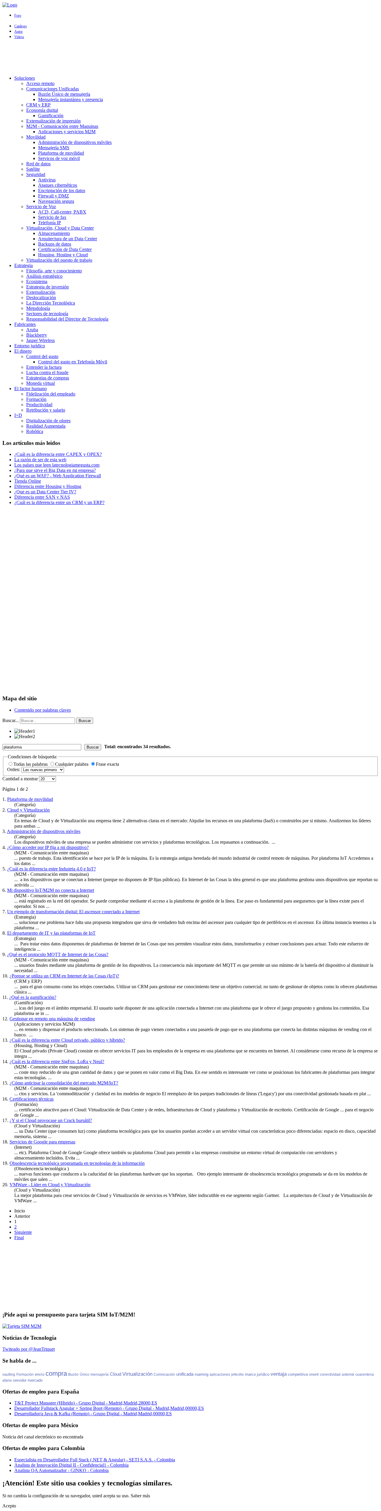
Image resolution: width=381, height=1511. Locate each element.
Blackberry (36, 335)
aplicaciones (220, 1374)
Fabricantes (25, 324)
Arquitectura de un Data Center (67, 238)
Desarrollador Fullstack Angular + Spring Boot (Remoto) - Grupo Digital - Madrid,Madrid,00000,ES (109, 1408)
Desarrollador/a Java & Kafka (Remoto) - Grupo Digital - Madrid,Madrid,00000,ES (93, 1413)
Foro (17, 15)
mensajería (99, 1374)
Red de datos (38, 163)
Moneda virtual (40, 383)
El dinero (23, 351)
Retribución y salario (45, 409)
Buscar (85, 720)
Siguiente (23, 1232)
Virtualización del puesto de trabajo (59, 260)
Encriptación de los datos (61, 190)
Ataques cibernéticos (57, 185)
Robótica (34, 431)
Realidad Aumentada (45, 426)
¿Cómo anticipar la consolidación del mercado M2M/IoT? (64, 1082)
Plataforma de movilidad (61, 153)
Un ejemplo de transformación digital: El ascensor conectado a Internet (73, 911)
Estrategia (23, 265)
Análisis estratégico (44, 276)
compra (56, 1373)
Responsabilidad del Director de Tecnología (67, 318)
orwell (314, 1374)
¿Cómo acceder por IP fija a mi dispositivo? (48, 847)
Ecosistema (36, 281)
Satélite (33, 169)
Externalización (40, 292)
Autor (18, 31)
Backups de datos (54, 244)
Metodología (38, 308)
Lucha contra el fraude (47, 372)
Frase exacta (107, 764)
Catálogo (20, 26)
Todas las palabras (31, 764)
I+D (18, 415)
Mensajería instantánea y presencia (70, 99)
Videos (19, 37)
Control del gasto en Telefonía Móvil (72, 361)
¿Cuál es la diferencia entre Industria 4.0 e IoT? (51, 868)
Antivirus (47, 179)
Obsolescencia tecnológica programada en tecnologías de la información (77, 1163)
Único (84, 1374)
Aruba (32, 329)
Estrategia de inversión (47, 286)
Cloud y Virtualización (28, 809)
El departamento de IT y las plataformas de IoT (51, 933)
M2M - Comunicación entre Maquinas (62, 126)
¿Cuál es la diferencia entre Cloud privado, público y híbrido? (67, 1040)
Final (19, 1237)
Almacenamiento (54, 233)
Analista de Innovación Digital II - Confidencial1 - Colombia (71, 1465)
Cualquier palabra (72, 764)
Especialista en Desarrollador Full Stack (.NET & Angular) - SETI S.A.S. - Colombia (94, 1459)
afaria (7, 1380)
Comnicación (164, 1374)
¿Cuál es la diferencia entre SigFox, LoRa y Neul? (57, 1061)
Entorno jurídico (29, 345)
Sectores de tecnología (47, 313)
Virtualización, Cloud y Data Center (60, 227)
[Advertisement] (190, 57)
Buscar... (10, 720)
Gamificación (50, 115)
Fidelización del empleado (50, 393)
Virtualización (137, 1374)
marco (250, 1374)
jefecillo (237, 1374)
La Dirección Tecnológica (50, 302)
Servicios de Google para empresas (42, 1141)
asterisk (348, 1374)
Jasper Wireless (40, 340)
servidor (19, 1380)
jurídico (263, 1374)
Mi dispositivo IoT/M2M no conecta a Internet (50, 890)
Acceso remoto (40, 83)
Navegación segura (56, 201)
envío (39, 1374)
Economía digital (42, 110)
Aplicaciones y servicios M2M (67, 131)
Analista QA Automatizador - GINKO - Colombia (61, 1470)
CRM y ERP (38, 104)
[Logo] (9, 4)
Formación (36, 399)
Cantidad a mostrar (20, 778)
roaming (201, 1374)
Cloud (115, 1374)
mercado (35, 1380)
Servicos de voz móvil (59, 158)
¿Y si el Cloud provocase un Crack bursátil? (51, 1120)
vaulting (8, 1374)
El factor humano (30, 388)
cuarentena (364, 1374)
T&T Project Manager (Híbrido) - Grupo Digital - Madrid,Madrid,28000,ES (85, 1402)
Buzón (73, 1374)
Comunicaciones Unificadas (52, 88)
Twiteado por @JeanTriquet (28, 1349)
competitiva (298, 1374)
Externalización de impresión (53, 120)
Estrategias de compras (47, 377)
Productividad (39, 404)
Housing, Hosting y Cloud (63, 254)
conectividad (330, 1374)
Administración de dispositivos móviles (75, 142)
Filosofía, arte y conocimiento (54, 270)
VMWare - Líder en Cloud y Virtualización (50, 1184)
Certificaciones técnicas (32, 1099)
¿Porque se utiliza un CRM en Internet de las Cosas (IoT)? (64, 975)
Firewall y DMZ (53, 195)
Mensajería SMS (53, 147)
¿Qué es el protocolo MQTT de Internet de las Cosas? (57, 954)
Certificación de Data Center (65, 249)
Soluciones (24, 78)
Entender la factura (44, 367)
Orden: (14, 769)
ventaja (279, 1374)
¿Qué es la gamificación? (32, 997)
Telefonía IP (49, 222)
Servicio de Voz (41, 206)
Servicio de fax (52, 217)
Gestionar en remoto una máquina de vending (52, 1018)
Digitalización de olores (48, 420)
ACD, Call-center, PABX (62, 211)
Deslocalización (41, 297)
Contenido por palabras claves (42, 710)
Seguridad (35, 174)
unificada (184, 1374)
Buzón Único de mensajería (64, 94)
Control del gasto (42, 356)
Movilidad (36, 136)
